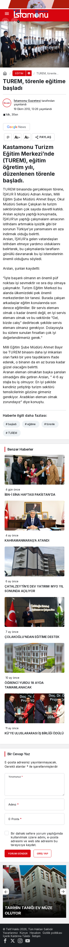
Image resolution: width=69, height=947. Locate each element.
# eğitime (30, 424)
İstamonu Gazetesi (27, 101)
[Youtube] (27, 940)
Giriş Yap (42, 853)
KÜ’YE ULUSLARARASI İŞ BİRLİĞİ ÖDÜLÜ (34, 733)
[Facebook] (5, 940)
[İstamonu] (31, 13)
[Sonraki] (63, 891)
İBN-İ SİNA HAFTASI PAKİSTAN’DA (30, 494)
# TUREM (11, 432)
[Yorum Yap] (8, 137)
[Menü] (7, 13)
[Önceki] (6, 891)
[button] (5, 22)
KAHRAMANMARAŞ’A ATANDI (27, 540)
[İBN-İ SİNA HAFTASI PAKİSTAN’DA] (34, 891)
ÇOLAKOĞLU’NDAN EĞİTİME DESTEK (32, 637)
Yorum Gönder (17, 853)
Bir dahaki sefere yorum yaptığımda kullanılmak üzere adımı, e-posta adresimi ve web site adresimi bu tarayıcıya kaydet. (37, 839)
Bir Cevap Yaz (18, 754)
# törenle (49, 424)
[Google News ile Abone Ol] (16, 126)
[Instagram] (20, 940)
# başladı (11, 424)
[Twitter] (12, 940)
